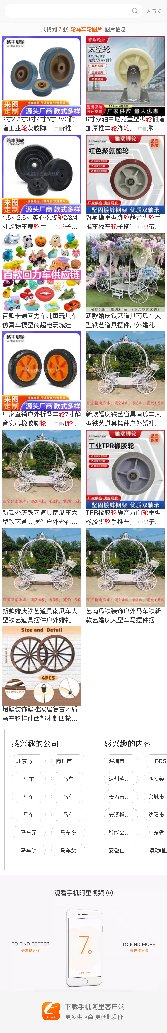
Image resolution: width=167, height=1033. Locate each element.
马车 (28, 779)
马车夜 (68, 832)
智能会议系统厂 (127, 832)
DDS (160, 761)
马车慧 (68, 850)
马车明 (29, 850)
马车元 (29, 832)
